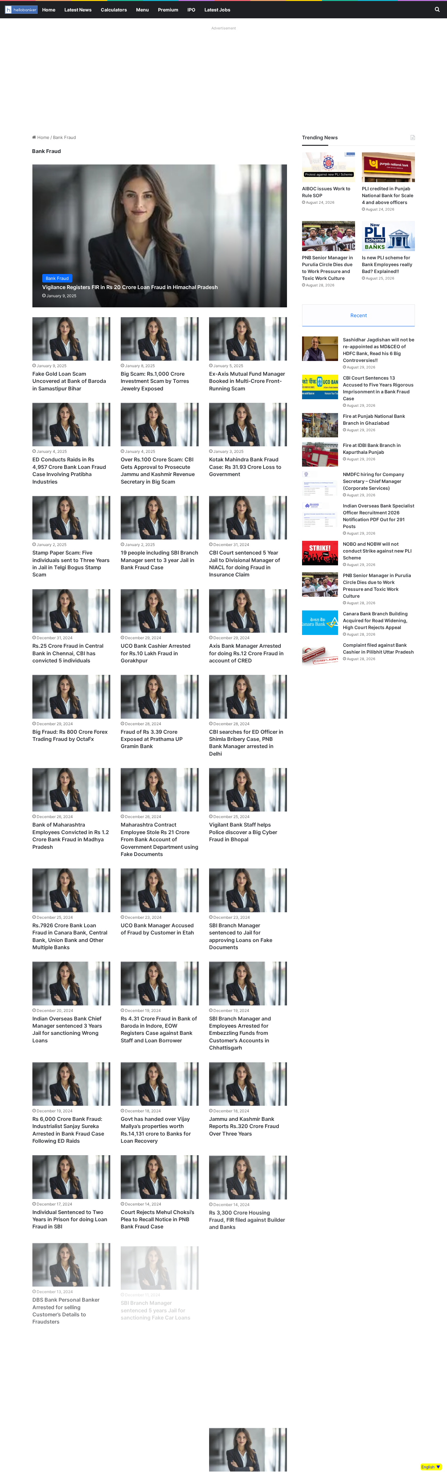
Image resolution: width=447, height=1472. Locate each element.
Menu (142, 9)
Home (48, 9)
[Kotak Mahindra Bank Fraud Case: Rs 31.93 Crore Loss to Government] (248, 424)
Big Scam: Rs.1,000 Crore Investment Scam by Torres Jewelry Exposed (155, 381)
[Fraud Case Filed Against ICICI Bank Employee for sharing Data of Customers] (248, 1263)
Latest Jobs (217, 9)
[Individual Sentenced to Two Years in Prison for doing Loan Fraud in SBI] (71, 1177)
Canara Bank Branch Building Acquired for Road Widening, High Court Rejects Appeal (375, 620)
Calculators (114, 9)
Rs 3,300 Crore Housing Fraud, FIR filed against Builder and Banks (247, 1219)
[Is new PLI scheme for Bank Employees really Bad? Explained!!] (388, 236)
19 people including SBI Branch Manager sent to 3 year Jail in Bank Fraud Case (159, 560)
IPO (191, 9)
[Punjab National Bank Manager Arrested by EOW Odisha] (160, 1449)
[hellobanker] (21, 10)
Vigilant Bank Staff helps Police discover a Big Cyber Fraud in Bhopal (243, 832)
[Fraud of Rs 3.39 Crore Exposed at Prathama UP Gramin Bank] (160, 696)
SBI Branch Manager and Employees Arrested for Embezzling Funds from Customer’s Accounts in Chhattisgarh (240, 1033)
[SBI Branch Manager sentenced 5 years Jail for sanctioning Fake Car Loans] (160, 1263)
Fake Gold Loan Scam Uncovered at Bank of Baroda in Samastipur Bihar (69, 381)
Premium (168, 9)
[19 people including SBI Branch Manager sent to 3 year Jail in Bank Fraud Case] (160, 517)
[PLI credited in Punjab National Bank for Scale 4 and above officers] (388, 167)
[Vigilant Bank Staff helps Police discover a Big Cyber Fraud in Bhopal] (248, 790)
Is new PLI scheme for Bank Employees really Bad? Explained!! (387, 264)
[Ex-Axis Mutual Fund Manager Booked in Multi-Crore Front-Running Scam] (248, 339)
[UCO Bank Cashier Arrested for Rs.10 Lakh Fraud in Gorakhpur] (160, 611)
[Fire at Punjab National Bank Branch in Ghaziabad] (320, 425)
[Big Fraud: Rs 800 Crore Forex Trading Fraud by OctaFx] (71, 696)
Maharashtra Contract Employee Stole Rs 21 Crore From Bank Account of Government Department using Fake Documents (159, 839)
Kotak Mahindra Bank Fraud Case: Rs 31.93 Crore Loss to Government (245, 466)
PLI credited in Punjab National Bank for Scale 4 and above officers (387, 195)
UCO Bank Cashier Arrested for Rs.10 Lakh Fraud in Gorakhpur (155, 653)
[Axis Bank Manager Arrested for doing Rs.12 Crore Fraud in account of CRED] (248, 611)
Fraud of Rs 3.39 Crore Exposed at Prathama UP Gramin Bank (152, 739)
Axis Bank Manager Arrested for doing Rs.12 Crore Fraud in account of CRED (246, 653)
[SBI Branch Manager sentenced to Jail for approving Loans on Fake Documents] (248, 890)
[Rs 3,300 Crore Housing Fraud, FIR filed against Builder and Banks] (248, 1177)
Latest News (78, 9)
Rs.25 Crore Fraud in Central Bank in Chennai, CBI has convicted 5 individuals (67, 653)
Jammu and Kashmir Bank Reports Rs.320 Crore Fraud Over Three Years (244, 1126)
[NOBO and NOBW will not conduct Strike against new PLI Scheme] (320, 553)
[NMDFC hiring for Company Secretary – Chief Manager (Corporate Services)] (320, 483)
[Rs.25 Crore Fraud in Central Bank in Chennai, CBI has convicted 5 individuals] (71, 611)
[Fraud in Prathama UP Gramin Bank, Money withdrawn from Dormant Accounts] (71, 1449)
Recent (358, 315)
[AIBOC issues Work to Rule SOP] (328, 167)
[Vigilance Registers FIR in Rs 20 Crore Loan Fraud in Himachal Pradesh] (159, 235)
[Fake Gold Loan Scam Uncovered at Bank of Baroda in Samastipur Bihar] (71, 339)
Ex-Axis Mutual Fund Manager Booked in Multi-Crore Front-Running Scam (247, 381)
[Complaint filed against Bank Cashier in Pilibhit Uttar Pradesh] (320, 654)
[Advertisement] (223, 78)
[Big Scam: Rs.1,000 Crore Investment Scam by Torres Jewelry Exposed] (160, 339)
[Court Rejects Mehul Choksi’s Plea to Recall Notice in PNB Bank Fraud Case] (160, 1177)
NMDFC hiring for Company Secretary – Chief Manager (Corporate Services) (373, 481)
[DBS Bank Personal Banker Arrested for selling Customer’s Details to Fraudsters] (71, 1263)
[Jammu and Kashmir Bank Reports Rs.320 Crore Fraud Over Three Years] (248, 1084)
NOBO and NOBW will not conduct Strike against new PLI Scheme (377, 550)
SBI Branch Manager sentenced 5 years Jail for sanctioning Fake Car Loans (155, 1305)
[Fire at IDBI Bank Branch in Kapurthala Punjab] (320, 454)
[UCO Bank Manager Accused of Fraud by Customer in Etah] (160, 890)
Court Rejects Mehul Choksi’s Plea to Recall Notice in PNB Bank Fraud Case (157, 1219)
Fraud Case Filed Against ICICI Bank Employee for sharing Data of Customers (247, 1305)
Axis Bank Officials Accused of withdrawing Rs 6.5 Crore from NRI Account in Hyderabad (159, 1398)
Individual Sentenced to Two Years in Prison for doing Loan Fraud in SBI (69, 1219)
